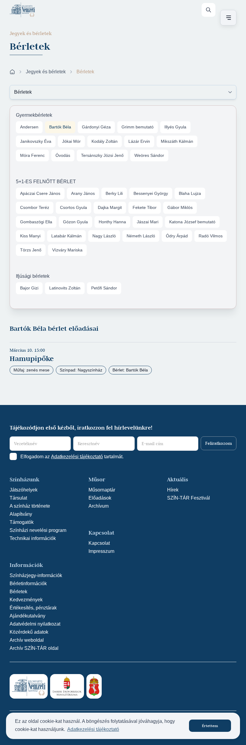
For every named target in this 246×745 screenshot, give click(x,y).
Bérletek (18, 591)
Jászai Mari (147, 221)
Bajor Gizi (29, 288)
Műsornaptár (101, 489)
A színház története (30, 506)
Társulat (18, 497)
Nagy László (104, 235)
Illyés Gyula (175, 127)
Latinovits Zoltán (64, 288)
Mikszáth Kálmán (177, 141)
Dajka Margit (110, 207)
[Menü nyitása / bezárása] (227, 18)
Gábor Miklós (180, 207)
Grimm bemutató (138, 127)
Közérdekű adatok (29, 632)
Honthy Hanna (112, 221)
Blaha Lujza (190, 193)
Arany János (83, 193)
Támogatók (22, 522)
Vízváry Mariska (67, 250)
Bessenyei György (151, 193)
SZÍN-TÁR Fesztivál (188, 497)
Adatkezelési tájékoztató (77, 456)
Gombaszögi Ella (36, 221)
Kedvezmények (26, 599)
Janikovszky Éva (35, 141)
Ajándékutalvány (27, 615)
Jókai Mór (71, 141)
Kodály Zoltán (105, 141)
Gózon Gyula (75, 221)
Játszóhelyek (24, 489)
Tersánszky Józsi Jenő (102, 155)
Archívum (98, 506)
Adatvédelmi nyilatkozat (35, 623)
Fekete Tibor (145, 207)
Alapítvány (21, 514)
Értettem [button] (210, 725)
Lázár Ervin (139, 141)
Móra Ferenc (32, 155)
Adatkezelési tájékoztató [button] (93, 729)
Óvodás (63, 155)
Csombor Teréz (34, 207)
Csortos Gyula (73, 207)
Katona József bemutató (192, 221)
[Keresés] (208, 10)
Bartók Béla (60, 127)
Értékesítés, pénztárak (33, 607)
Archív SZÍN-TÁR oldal (34, 648)
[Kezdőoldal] (22, 9)
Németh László (141, 235)
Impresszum (101, 551)
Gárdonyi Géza (96, 127)
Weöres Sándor (149, 155)
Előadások (99, 497)
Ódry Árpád (177, 235)
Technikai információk (33, 538)
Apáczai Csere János (40, 193)
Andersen (29, 127)
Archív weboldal (27, 640)
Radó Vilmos (211, 235)
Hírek (172, 489)
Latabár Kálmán (66, 235)
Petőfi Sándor (104, 288)
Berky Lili (114, 193)
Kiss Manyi (30, 235)
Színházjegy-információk (36, 575)
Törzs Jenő (30, 250)
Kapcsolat (99, 543)
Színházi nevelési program (38, 530)
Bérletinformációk (28, 583)
